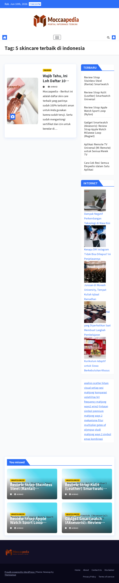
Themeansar (10, 574)
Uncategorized (17, 480)
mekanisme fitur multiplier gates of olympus (95, 424)
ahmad (54, 86)
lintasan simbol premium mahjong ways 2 (96, 410)
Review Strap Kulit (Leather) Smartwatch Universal (97, 95)
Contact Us (97, 569)
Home (77, 569)
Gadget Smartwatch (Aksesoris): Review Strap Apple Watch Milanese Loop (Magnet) (96, 129)
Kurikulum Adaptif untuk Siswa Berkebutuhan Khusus (97, 365)
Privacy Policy (89, 576)
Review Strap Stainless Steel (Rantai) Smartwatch (96, 80)
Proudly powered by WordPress (20, 571)
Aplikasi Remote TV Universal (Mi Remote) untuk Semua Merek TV (97, 149)
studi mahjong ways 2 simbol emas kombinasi (97, 434)
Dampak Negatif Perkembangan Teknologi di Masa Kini (97, 218)
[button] (108, 37)
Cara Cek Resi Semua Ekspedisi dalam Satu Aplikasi (97, 166)
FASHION (47, 70)
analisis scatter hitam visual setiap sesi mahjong (96, 387)
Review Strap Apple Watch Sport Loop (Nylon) (95, 110)
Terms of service (106, 576)
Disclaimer (109, 569)
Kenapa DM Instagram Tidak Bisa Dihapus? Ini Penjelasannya (97, 253)
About (86, 569)
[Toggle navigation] (57, 37)
